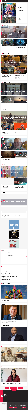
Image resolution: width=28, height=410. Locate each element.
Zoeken (13, 1)
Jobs (16, 395)
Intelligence (5, 393)
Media (5, 394)
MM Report (17, 393)
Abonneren (20, 1)
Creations (5, 395)
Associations (5, 396)
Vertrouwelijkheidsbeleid (4, 403)
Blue (4, 400)
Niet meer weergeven (13, 407)
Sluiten (24, 407)
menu (5, 1)
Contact (14, 389)
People (5, 397)
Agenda (17, 394)
